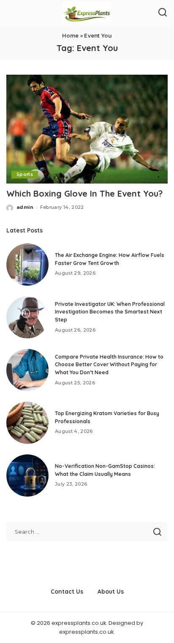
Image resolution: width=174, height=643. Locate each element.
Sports (24, 174)
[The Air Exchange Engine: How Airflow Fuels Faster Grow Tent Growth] (27, 264)
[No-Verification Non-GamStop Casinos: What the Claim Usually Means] (27, 475)
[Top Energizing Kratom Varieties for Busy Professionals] (27, 423)
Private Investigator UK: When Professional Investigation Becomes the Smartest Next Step (110, 312)
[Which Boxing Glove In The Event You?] (87, 129)
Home (70, 35)
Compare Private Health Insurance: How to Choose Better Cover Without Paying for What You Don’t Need (109, 365)
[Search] (163, 12)
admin (25, 207)
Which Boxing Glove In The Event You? (84, 193)
